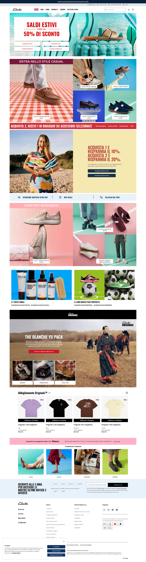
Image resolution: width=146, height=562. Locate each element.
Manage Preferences (56, 555)
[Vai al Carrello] (133, 10)
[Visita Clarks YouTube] (117, 509)
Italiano (55, 491)
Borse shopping (101, 126)
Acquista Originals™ (56, 49)
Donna (47, 10)
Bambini (71, 483)
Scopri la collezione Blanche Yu (44, 351)
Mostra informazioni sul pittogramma (55, 524)
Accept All (56, 546)
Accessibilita (77, 518)
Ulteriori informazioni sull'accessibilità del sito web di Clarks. (73, 550)
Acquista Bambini (27, 49)
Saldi (36, 10)
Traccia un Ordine (50, 537)
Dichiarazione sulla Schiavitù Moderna (68, 545)
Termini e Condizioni (122, 488)
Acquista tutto (123, 126)
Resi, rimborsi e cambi (51, 521)
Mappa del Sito (78, 521)
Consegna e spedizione (51, 515)
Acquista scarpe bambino (83, 305)
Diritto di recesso (50, 518)
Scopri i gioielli (112, 126)
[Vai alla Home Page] (17, 9)
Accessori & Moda (72, 10)
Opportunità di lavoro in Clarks (82, 511)
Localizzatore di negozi (51, 531)
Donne (55, 483)
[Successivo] (127, 393)
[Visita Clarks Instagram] (108, 509)
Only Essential (56, 550)
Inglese (63, 491)
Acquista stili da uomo (102, 171)
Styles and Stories (78, 524)
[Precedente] (123, 393)
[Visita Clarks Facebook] (104, 509)
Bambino (62, 10)
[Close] (64, 541)
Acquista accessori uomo (40, 305)
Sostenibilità (77, 527)
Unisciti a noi (118, 485)
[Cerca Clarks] (115, 9)
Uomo (42, 10)
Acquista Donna (27, 44)
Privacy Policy (100, 488)
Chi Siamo (76, 508)
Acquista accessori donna (20, 305)
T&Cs (132, 126)
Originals (80, 483)
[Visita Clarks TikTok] (112, 509)
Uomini (63, 483)
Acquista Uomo (56, 44)
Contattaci (48, 508)
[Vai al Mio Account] (129, 10)
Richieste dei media (79, 515)
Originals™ (54, 10)
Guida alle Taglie (50, 527)
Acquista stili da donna (102, 175)
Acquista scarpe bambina (103, 305)
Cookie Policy (16, 553)
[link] (31, 415)
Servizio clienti (49, 511)
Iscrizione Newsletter (86, 545)
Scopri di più (116, 441)
